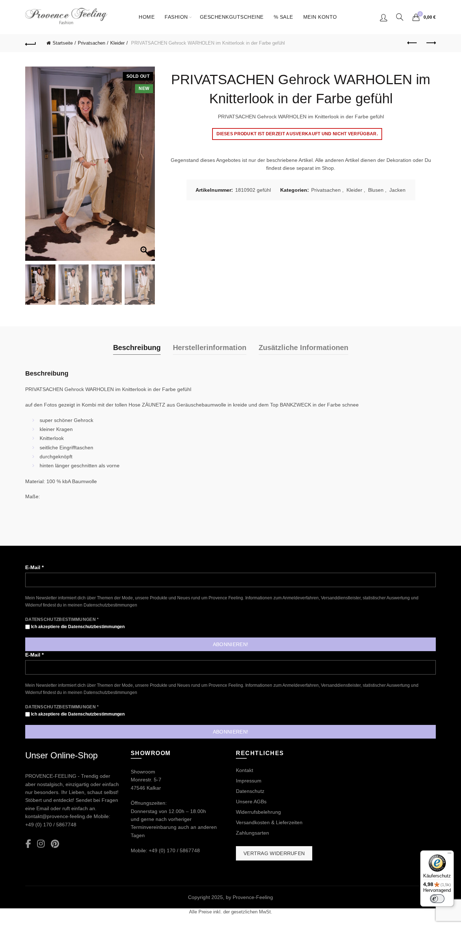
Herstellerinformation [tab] (209, 347)
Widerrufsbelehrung (258, 812)
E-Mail (34, 567)
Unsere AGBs (251, 801)
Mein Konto (320, 17)
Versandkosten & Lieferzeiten (269, 822)
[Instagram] (41, 844)
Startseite (63, 43)
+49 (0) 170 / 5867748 (50, 824)
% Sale (283, 17)
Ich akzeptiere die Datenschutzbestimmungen (77, 626)
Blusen (376, 190)
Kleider (117, 43)
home (147, 17)
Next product (430, 43)
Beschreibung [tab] (137, 347)
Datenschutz (250, 791)
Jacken (397, 190)
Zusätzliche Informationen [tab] (303, 347)
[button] (145, 167)
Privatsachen (91, 43)
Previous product (412, 43)
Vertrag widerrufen (274, 853)
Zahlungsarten (252, 833)
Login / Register (383, 17)
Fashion (176, 17)
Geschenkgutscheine (232, 17)
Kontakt (244, 770)
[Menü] (449, 854)
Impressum (248, 781)
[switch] (437, 898)
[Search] (400, 17)
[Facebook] (28, 844)
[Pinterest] (54, 844)
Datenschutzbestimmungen (110, 605)
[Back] (31, 43)
